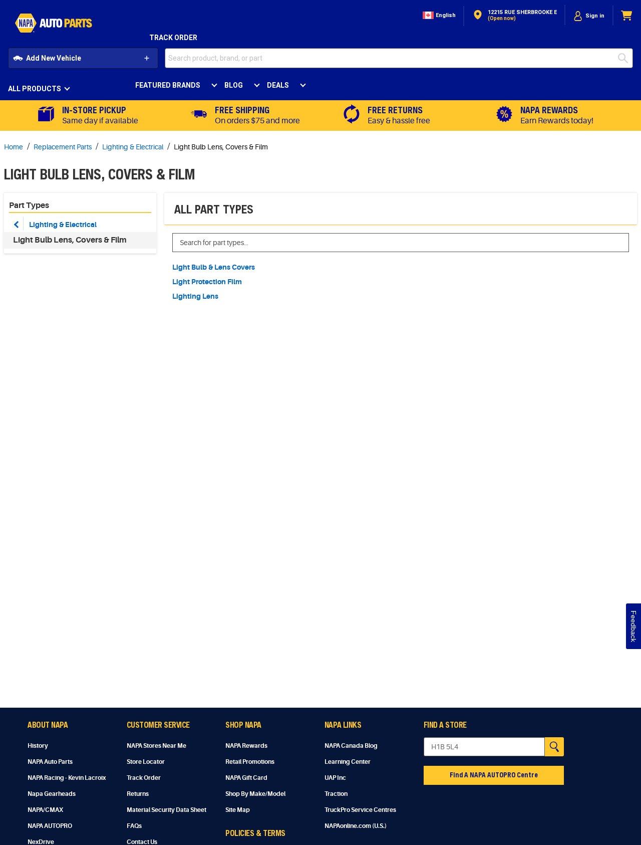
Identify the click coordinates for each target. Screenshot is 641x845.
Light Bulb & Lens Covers (213, 267)
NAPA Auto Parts (50, 761)
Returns (138, 793)
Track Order (173, 38)
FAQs (134, 825)
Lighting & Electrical (63, 225)
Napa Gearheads (52, 793)
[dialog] (589, 16)
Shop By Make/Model (255, 793)
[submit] (625, 58)
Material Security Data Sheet (166, 809)
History (38, 745)
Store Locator (146, 761)
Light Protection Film (207, 282)
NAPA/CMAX (45, 809)
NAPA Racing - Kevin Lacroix (67, 777)
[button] (438, 16)
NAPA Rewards (246, 745)
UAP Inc (335, 777)
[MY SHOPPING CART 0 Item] (627, 16)
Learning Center (348, 761)
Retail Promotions (249, 761)
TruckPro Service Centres (360, 809)
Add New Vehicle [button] (53, 58)
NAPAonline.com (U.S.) (356, 825)
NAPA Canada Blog (351, 745)
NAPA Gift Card (246, 777)
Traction (336, 793)
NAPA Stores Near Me (156, 745)
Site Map (237, 809)
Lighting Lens (195, 296)
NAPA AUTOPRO (50, 825)
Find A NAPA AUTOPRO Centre (494, 774)
